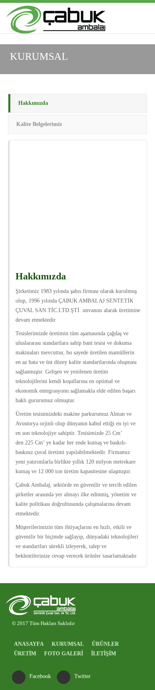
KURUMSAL (68, 644)
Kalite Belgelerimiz (39, 124)
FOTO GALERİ (63, 654)
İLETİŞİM (103, 654)
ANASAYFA (29, 644)
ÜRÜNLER (105, 644)
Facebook (40, 676)
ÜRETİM (25, 654)
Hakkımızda (33, 103)
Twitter (82, 676)
